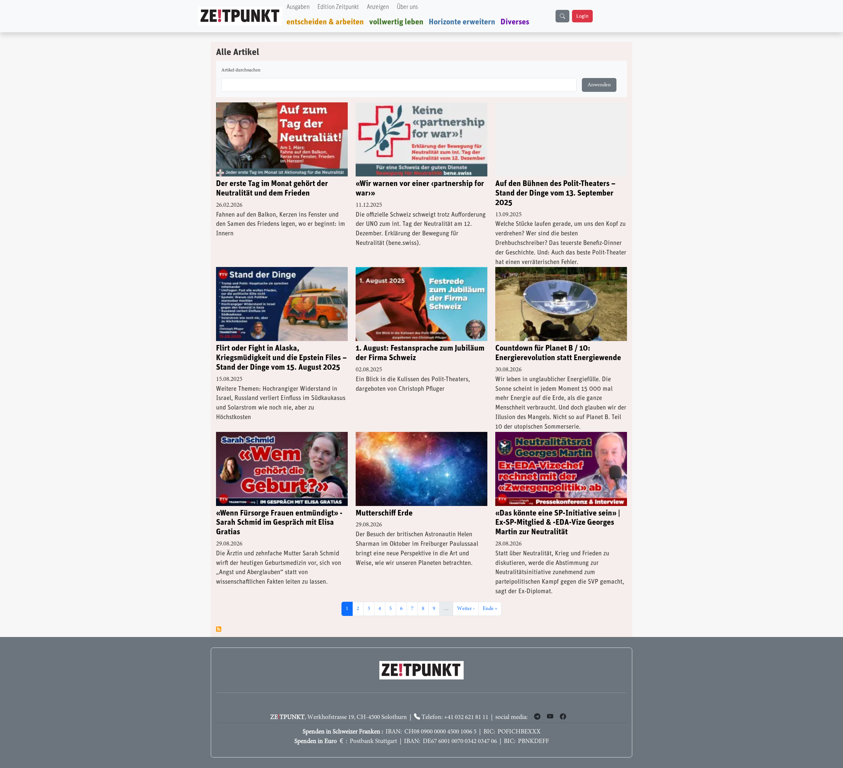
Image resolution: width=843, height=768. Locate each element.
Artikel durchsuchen (240, 70)
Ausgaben (298, 7)
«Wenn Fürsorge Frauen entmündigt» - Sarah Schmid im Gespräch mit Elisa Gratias (279, 522)
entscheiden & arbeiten (325, 22)
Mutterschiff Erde (384, 513)
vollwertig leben (396, 22)
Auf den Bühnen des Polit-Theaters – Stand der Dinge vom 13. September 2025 (555, 193)
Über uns (407, 7)
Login (582, 16)
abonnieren (218, 629)
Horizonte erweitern (462, 22)
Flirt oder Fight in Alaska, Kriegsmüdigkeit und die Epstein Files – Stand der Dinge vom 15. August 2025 (281, 357)
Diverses (515, 22)
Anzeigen (378, 7)
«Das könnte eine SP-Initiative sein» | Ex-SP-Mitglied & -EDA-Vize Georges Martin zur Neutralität (557, 522)
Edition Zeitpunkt (338, 7)
